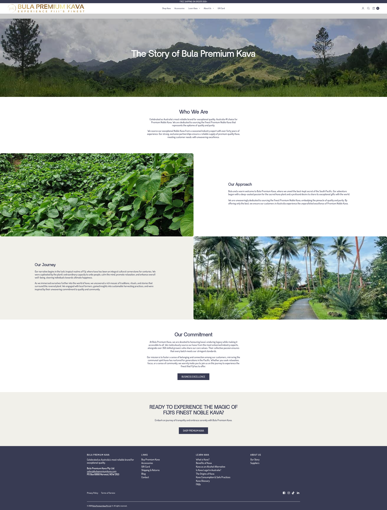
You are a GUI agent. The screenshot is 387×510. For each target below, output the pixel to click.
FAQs (198, 484)
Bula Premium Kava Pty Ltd (102, 506)
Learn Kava (192, 8)
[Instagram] (288, 492)
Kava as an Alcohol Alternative (210, 466)
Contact (145, 477)
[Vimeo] (298, 492)
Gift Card (221, 8)
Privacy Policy (92, 493)
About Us (207, 8)
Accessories (179, 8)
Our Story (254, 459)
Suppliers (254, 463)
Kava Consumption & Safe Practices (213, 477)
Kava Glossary (203, 480)
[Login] (363, 8)
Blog (143, 473)
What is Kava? (203, 459)
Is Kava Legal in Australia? (208, 470)
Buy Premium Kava (150, 459)
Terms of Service (108, 493)
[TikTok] (293, 492)
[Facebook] (284, 492)
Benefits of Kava (204, 463)
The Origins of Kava (205, 473)
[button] (193, 376)
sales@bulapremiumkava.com (101, 471)
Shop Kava (166, 8)
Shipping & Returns (150, 470)
